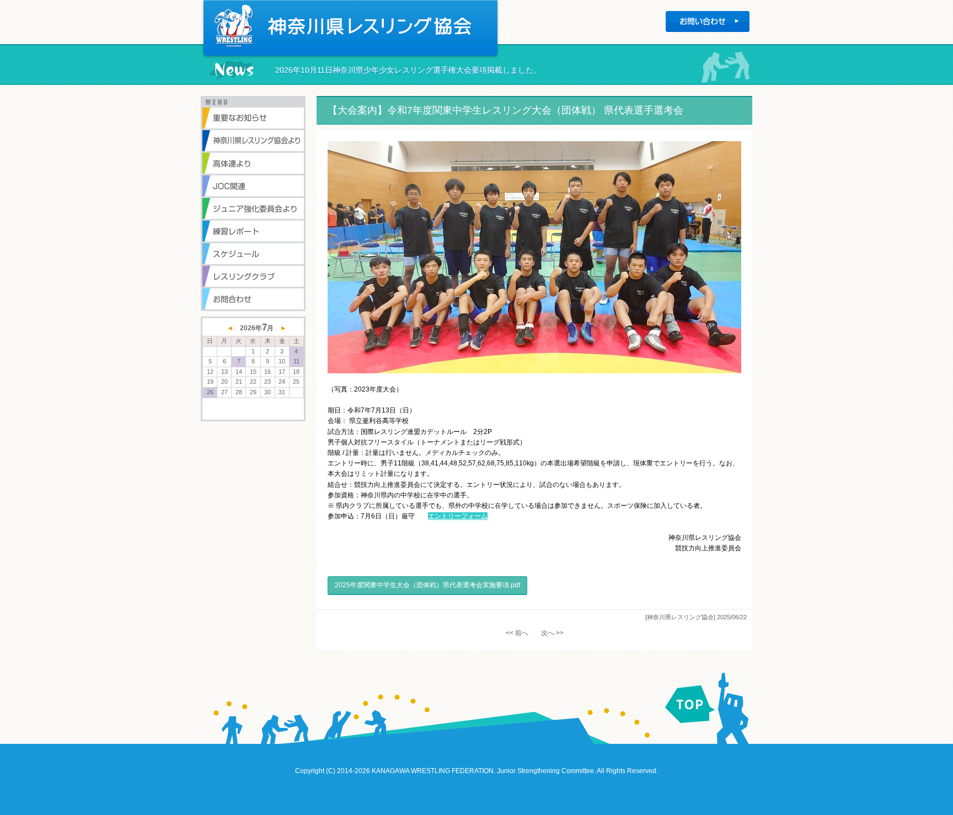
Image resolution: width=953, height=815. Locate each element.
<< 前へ (517, 633)
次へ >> (552, 633)
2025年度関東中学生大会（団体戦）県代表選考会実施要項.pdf (427, 585)
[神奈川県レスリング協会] (680, 617)
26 (210, 392)
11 (296, 361)
